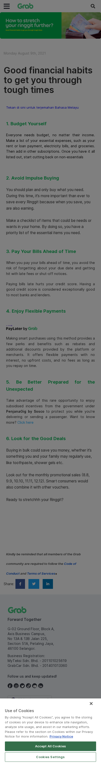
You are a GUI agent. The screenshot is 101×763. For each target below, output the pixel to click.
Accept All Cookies (50, 746)
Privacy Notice (61, 736)
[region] (50, 730)
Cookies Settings (50, 757)
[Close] (91, 703)
